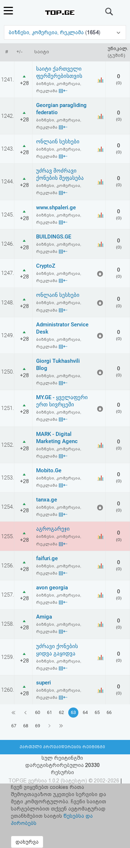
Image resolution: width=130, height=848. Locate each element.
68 (25, 725)
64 (85, 712)
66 (109, 712)
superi (43, 682)
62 (61, 712)
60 (37, 712)
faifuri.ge (47, 558)
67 (13, 725)
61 (49, 712)
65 (97, 712)
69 (37, 725)
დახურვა (27, 842)
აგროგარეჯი (53, 529)
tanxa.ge (46, 499)
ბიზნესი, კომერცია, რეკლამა (47, 32)
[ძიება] (109, 11)
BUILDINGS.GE (53, 236)
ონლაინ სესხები (57, 141)
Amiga (44, 616)
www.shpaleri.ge (56, 207)
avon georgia (52, 587)
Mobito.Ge (48, 470)
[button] (65, 32)
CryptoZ (45, 266)
